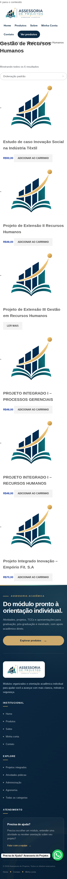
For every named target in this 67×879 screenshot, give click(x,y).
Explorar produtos (33, 640)
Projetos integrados (16, 767)
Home (7, 25)
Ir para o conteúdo (11, 2)
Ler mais (13, 325)
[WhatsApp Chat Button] (57, 855)
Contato (9, 34)
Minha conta (12, 736)
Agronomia (11, 790)
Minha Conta (49, 25)
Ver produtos (29, 34)
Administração (13, 782)
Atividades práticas (16, 775)
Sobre (34, 25)
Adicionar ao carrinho (33, 158)
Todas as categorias (17, 797)
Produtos (20, 25)
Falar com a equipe (19, 845)
